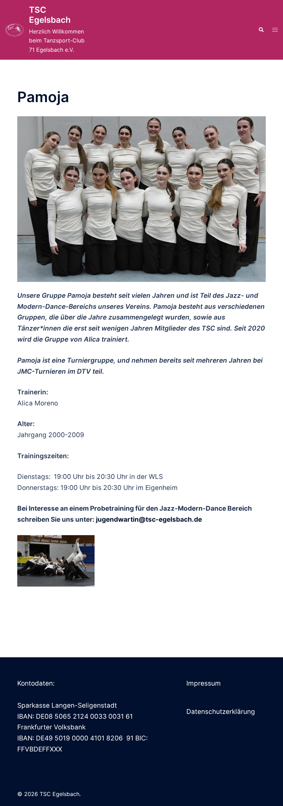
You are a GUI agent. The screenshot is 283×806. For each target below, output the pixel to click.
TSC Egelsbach (50, 15)
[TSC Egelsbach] (14, 30)
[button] (261, 30)
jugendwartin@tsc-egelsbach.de (149, 519)
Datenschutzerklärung (220, 712)
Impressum (203, 683)
